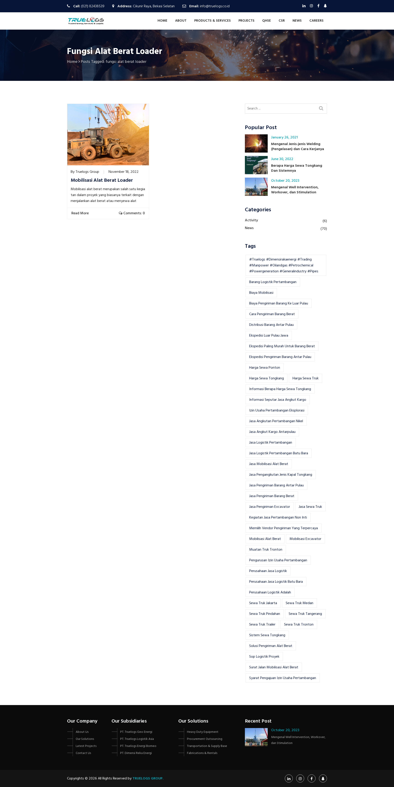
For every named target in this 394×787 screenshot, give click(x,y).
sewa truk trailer (262, 625)
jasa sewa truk (310, 507)
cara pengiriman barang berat (272, 314)
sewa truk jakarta (263, 603)
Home (162, 20)
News (297, 20)
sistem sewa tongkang (267, 635)
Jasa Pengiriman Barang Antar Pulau (276, 485)
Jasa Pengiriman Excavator (269, 507)
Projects (246, 20)
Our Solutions (85, 739)
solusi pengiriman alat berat (270, 646)
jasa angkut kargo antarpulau (272, 432)
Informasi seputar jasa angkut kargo (277, 400)
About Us (82, 732)
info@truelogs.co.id (215, 6)
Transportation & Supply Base (207, 746)
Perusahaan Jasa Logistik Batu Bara (276, 582)
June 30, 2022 (282, 159)
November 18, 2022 (124, 172)
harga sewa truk (306, 378)
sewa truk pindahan (264, 614)
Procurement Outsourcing (204, 739)
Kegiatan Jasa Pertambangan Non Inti (278, 518)
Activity (251, 220)
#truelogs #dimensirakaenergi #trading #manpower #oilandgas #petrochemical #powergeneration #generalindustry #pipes (283, 265)
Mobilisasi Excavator (305, 539)
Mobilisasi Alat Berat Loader (102, 180)
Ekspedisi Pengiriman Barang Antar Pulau (280, 357)
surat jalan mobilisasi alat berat (273, 667)
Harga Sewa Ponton (264, 368)
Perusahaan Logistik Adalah (270, 592)
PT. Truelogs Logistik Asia (137, 739)
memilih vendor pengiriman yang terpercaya (283, 528)
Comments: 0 (133, 213)
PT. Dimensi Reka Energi (136, 753)
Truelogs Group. (147, 779)
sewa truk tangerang (305, 614)
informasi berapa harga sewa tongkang (280, 389)
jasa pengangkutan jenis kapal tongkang (280, 475)
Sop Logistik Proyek (264, 657)
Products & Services (212, 20)
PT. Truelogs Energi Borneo (138, 746)
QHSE (266, 20)
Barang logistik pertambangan (272, 282)
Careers (316, 20)
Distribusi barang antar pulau (271, 325)
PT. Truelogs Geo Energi (136, 732)
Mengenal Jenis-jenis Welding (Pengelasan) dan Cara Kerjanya (297, 146)
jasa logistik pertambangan (270, 443)
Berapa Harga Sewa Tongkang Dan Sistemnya (296, 168)
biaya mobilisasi (261, 293)
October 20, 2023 (285, 181)
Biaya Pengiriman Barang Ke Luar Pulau (278, 304)
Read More (80, 213)
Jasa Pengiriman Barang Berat (271, 496)
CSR (282, 20)
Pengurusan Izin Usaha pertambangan (278, 560)
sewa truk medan (299, 603)
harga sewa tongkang (266, 378)
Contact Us (83, 753)
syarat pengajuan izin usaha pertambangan (282, 678)
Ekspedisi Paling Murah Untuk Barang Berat (282, 346)
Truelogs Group (87, 172)
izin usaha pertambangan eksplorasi (276, 411)
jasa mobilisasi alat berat (268, 464)
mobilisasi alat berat (265, 539)
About (181, 20)
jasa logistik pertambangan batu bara (278, 453)
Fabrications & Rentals (202, 753)
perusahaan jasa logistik (268, 571)
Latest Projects (86, 746)
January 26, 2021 (284, 138)
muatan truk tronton (265, 550)
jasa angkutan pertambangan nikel (276, 421)
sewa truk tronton (299, 625)
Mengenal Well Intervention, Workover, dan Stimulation (295, 189)
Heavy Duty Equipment (202, 732)
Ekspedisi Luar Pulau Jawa (268, 336)
